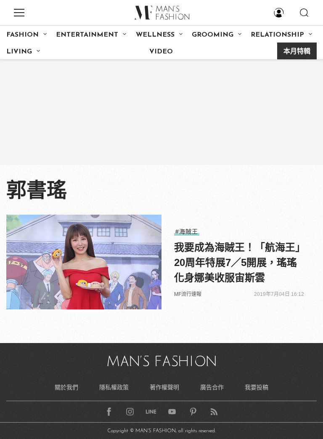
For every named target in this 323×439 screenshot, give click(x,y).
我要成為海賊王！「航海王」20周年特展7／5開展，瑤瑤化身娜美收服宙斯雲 (237, 262)
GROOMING (212, 35)
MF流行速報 (187, 294)
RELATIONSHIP (277, 35)
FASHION (22, 35)
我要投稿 (256, 387)
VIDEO (161, 51)
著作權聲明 (164, 387)
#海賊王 (186, 231)
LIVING (19, 51)
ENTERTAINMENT (87, 35)
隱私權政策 (114, 387)
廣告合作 (212, 387)
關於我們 (66, 387)
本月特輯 (296, 51)
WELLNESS (155, 35)
